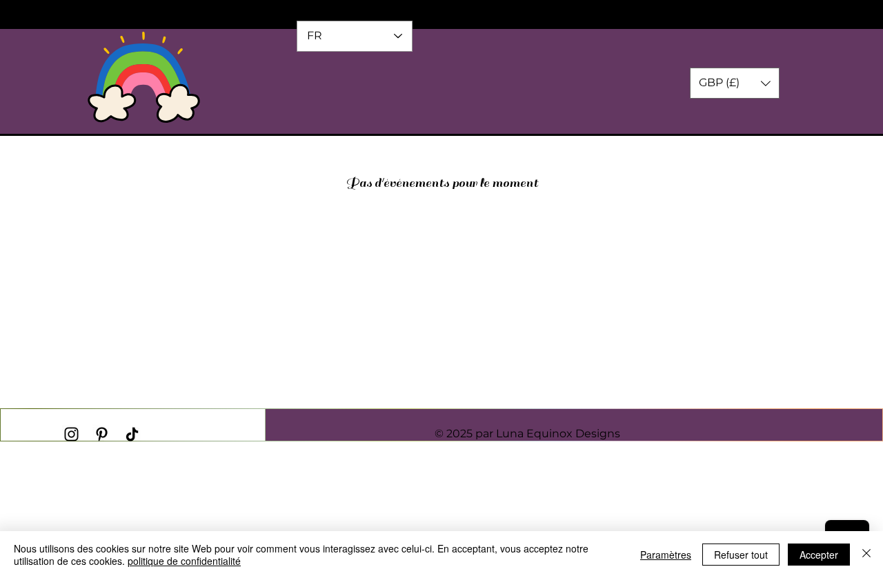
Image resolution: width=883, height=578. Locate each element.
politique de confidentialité (184, 561)
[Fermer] (866, 554)
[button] (735, 83)
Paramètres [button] (665, 554)
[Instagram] (71, 434)
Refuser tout (741, 554)
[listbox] (735, 83)
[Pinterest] (101, 434)
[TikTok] (132, 434)
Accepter (819, 554)
